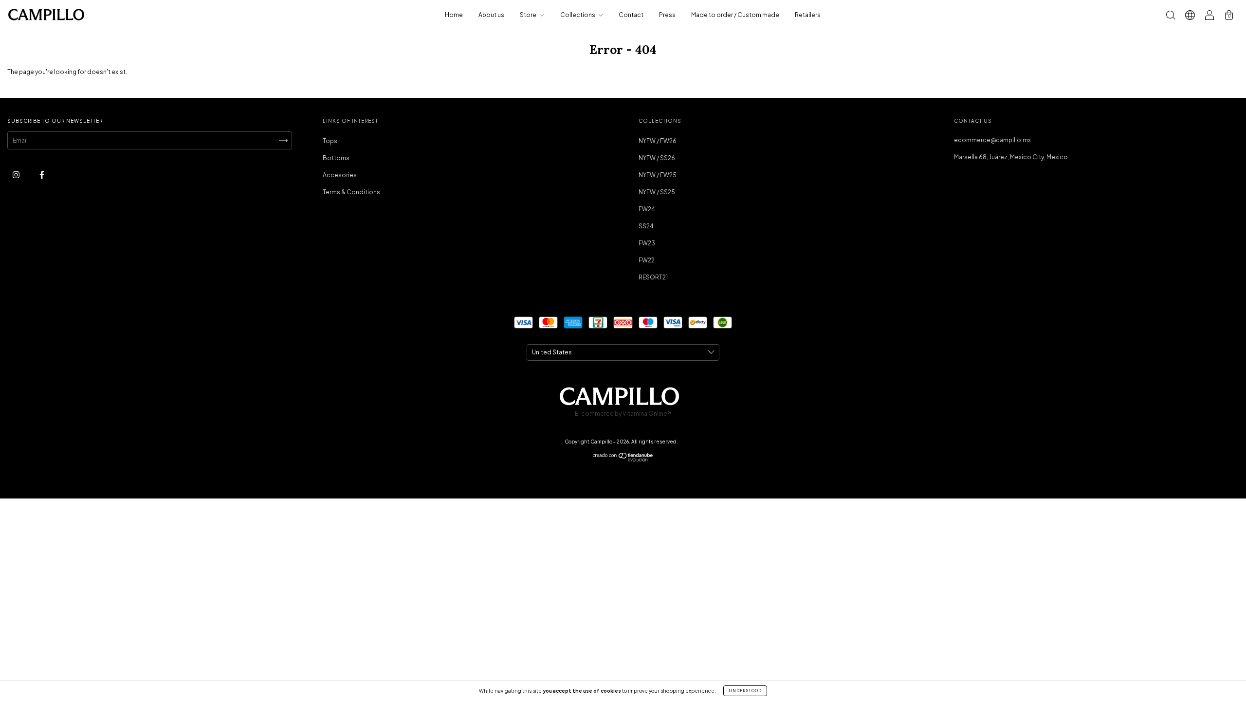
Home (454, 14)
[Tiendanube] (623, 459)
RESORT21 (653, 277)
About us (491, 14)
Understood (745, 690)
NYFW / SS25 (657, 192)
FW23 (647, 243)
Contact (631, 14)
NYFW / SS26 (657, 158)
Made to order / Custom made (735, 14)
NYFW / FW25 (658, 175)
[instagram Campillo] (16, 174)
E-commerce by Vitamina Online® (623, 413)
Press (667, 14)
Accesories (340, 175)
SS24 (646, 226)
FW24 (647, 209)
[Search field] (1170, 16)
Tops (330, 141)
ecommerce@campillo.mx (992, 140)
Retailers (808, 14)
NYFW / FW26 (658, 141)
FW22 (647, 260)
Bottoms (336, 158)
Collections (578, 14)
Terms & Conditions (351, 192)
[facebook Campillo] (42, 174)
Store (528, 14)
